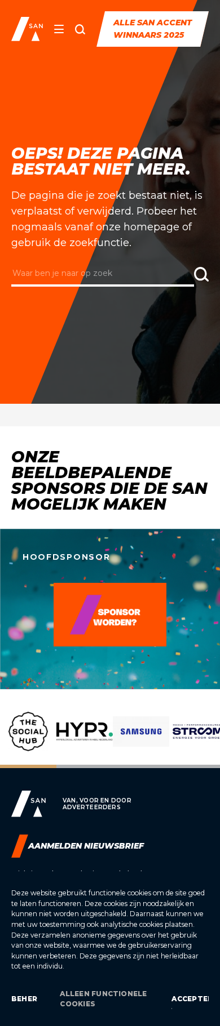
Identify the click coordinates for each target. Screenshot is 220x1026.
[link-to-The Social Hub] (28, 740)
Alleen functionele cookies (103, 998)
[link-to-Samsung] (141, 740)
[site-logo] (27, 29)
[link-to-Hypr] (84, 740)
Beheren (24, 998)
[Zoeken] (80, 29)
